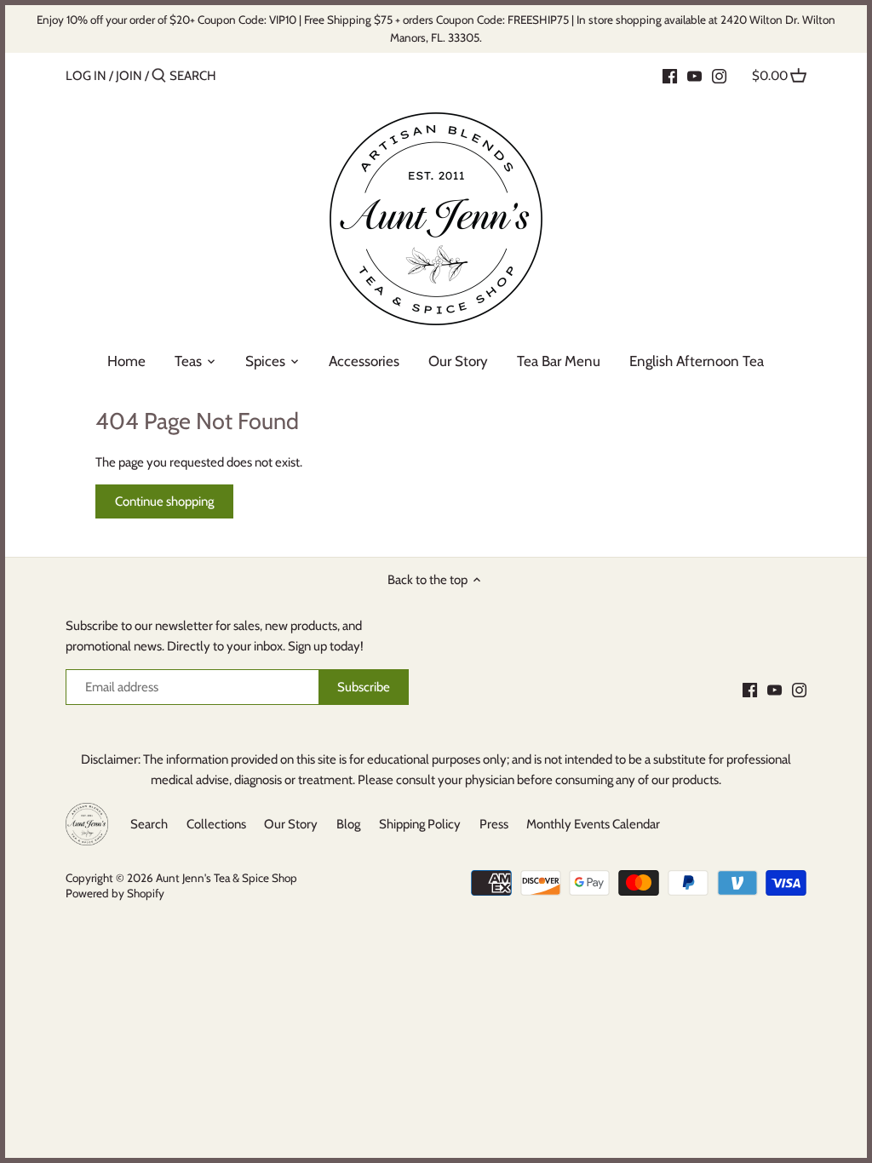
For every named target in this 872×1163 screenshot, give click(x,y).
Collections (216, 824)
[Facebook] (670, 75)
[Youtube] (694, 75)
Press (493, 824)
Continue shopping (164, 501)
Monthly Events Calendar (593, 824)
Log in (86, 75)
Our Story (291, 824)
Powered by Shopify (115, 893)
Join (129, 75)
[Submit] (159, 76)
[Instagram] (719, 75)
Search (149, 824)
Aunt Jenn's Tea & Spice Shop (226, 878)
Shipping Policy (420, 824)
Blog (348, 824)
